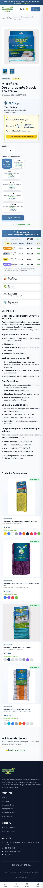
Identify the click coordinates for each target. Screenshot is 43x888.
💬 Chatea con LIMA (21, 224)
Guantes (4, 797)
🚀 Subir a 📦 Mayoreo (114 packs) (21, 136)
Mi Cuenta (36, 9)
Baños (9, 18)
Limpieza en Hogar (8, 805)
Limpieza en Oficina (8, 812)
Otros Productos (7, 816)
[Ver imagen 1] (5, 71)
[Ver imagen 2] (12, 71)
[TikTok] (21, 865)
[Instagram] (13, 865)
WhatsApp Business (23, 3)
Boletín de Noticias (8, 831)
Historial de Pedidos (9, 827)
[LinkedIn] (25, 865)
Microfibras (5, 801)
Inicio (3, 18)
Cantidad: (5, 146)
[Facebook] (17, 865)
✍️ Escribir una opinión (15, 750)
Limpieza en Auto (7, 809)
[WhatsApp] (29, 865)
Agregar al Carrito (12, 218)
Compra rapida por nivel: (11, 157)
